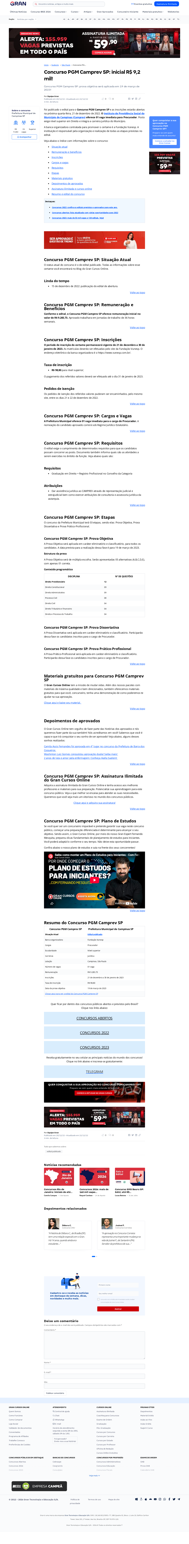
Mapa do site (114, 1500)
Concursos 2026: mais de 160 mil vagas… (94, 1190)
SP (174, 19)
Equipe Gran (53, 96)
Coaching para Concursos (108, 1416)
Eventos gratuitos (143, 4)
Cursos (74, 12)
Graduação (101, 1424)
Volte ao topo (137, 292)
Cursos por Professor (106, 1445)
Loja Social (13, 1424)
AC (64, 19)
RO (152, 19)
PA (122, 19)
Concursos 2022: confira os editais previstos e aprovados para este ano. (85, 207)
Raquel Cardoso (86, 1195)
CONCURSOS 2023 (94, 1047)
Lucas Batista (120, 1195)
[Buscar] (36, 4)
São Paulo (66, 65)
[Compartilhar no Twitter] (132, 98)
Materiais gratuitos (152, 12)
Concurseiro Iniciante (127, 12)
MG (108, 19)
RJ (143, 19)
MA (104, 19)
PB (127, 19)
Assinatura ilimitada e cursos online (72, 188)
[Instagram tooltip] (160, 1500)
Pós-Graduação (104, 1428)
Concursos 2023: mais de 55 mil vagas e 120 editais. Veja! (78, 218)
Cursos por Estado (105, 1440)
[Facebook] (169, 1500)
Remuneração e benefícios (67, 152)
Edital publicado (95, 934)
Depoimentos (146, 1411)
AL (68, 19)
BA (82, 19)
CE (86, 19)
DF (90, 19)
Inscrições (57, 157)
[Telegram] (178, 1500)
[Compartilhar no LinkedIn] (135, 98)
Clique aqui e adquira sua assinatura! (94, 802)
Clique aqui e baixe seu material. (62, 702)
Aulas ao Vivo (146, 1420)
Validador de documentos (20, 1428)
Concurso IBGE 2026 (41, 12)
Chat (57, 1416)
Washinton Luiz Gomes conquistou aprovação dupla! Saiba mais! (81, 754)
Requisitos (57, 167)
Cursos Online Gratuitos (107, 1453)
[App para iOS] (145, 1500)
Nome (47, 1362)
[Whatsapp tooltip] (164, 1500)
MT (118, 19)
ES (95, 19)
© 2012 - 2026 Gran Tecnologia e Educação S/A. (33, 1500)
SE (169, 19)
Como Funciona (16, 1416)
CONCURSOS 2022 (94, 1032)
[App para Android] (150, 1500)
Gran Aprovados (105, 12)
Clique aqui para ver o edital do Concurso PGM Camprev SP (71, 993)
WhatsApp (59, 1420)
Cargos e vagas (60, 162)
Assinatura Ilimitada (166, 4)
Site (45, 1382)
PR (139, 19)
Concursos (60, 12)
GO (99, 19)
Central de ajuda (62, 1411)
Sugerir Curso (146, 1428)
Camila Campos (50, 1195)
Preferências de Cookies (19, 1445)
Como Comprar (16, 1420)
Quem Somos (15, 1411)
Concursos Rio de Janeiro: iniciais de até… (58, 1190)
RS (161, 19)
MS (113, 19)
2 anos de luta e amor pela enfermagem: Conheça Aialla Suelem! (81, 758)
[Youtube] (155, 1500)
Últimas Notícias (18, 12)
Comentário (50, 1330)
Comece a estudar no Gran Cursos (94, 1093)
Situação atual (60, 146)
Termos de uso (94, 1500)
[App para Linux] (141, 1500)
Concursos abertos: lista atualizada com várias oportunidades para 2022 (85, 212)
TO (178, 19)
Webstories (173, 12)
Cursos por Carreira (105, 1436)
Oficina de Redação (105, 1449)
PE (131, 19)
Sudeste (55, 65)
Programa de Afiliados (19, 1436)
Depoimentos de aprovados (67, 183)
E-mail (47, 1372)
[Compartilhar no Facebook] (128, 98)
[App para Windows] (136, 1500)
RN (148, 19)
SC (165, 19)
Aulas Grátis (145, 1424)
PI (135, 19)
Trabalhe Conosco (17, 1440)
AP (77, 19)
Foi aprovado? (65, 1440)
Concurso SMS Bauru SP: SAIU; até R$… (129, 1190)
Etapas (55, 173)
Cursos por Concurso (106, 1432)
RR (157, 19)
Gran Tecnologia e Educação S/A (77, 1515)
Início (46, 65)
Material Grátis (147, 1416)
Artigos (87, 12)
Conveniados (14, 1432)
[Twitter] (174, 1500)
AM (73, 19)
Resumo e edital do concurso (68, 194)
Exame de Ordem (104, 1420)
